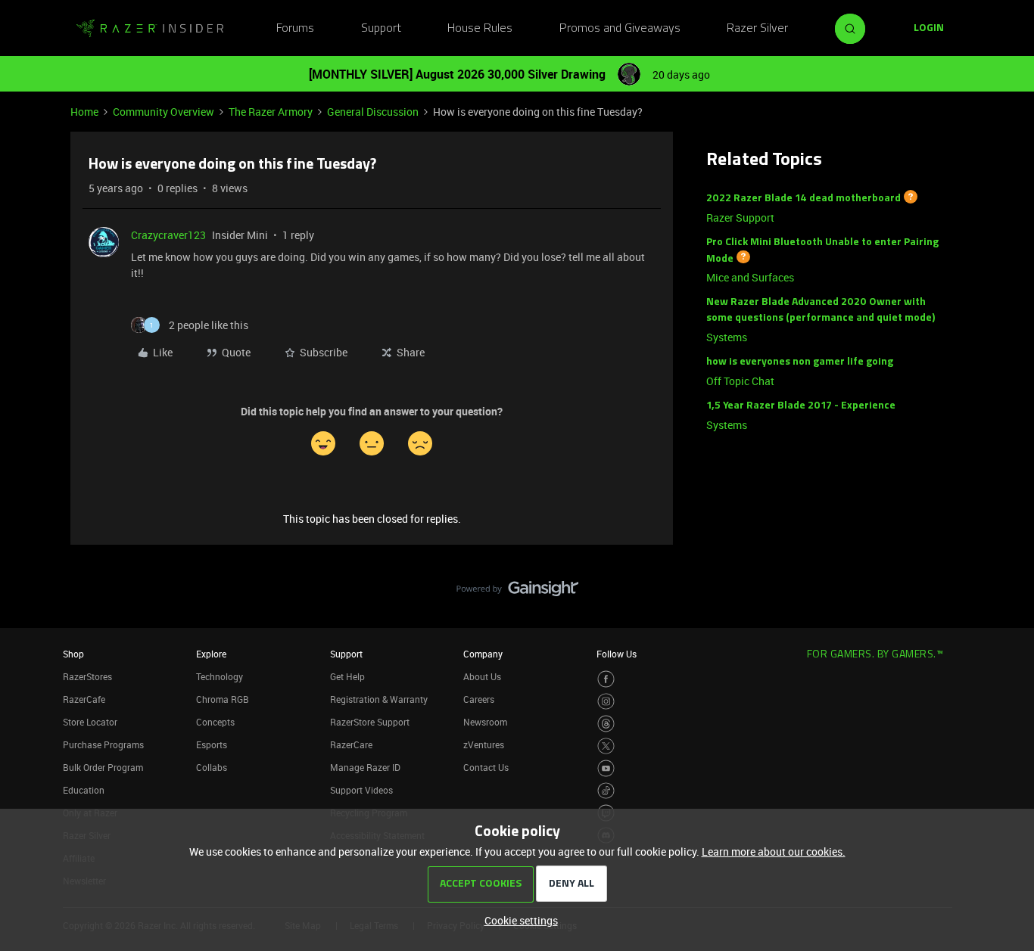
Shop (73, 654)
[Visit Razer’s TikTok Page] (605, 791)
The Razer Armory (271, 111)
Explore (211, 654)
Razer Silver (757, 29)
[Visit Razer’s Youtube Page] (605, 768)
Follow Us (616, 654)
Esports (211, 744)
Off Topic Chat (740, 381)
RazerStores (87, 676)
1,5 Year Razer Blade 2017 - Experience (800, 406)
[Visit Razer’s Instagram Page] (605, 701)
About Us (482, 676)
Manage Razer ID (365, 767)
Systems (726, 337)
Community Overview (163, 111)
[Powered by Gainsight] (517, 592)
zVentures (483, 744)
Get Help (347, 676)
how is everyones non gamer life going (799, 362)
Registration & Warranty (379, 699)
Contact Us (486, 767)
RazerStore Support (370, 722)
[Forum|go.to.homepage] (149, 29)
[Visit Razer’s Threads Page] (605, 723)
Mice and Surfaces (750, 277)
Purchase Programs (103, 744)
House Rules (479, 29)
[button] (929, 29)
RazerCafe (84, 699)
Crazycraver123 (168, 235)
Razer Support (740, 217)
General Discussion (373, 111)
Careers (478, 699)
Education (83, 790)
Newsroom (485, 722)
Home (84, 111)
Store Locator (90, 722)
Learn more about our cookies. (774, 851)
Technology (219, 676)
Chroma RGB (222, 699)
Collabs (211, 767)
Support (381, 29)
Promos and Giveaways (620, 29)
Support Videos (361, 790)
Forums (295, 29)
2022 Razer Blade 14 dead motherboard (803, 199)
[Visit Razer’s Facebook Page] (605, 679)
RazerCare (351, 744)
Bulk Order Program (103, 767)
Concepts (215, 722)
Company (483, 654)
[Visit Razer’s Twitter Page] (605, 746)
